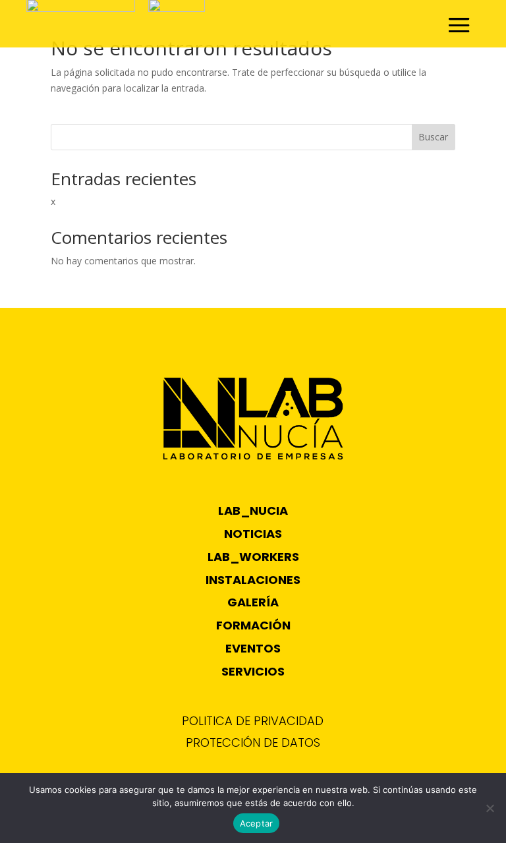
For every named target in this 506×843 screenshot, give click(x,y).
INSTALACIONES (253, 579)
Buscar (433, 137)
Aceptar (256, 823)
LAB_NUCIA (253, 510)
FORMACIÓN (253, 625)
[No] (489, 808)
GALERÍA (253, 602)
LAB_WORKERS (253, 556)
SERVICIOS (253, 671)
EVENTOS (253, 648)
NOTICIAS (253, 533)
